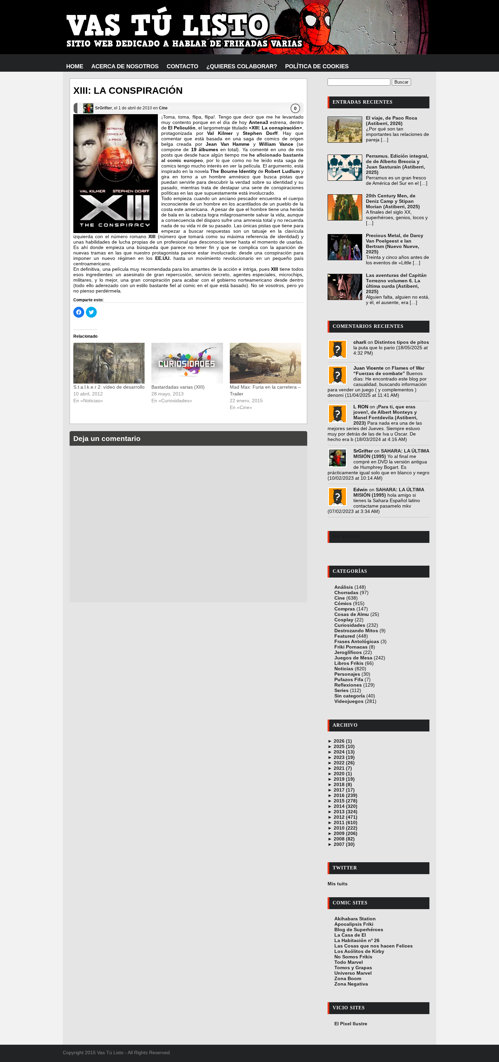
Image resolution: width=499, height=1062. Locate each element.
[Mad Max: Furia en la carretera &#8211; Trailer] (265, 363)
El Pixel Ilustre (350, 1023)
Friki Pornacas (351, 647)
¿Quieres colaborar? (241, 66)
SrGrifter (103, 108)
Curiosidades (349, 625)
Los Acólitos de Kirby (359, 951)
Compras (344, 609)
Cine (163, 108)
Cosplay (343, 619)
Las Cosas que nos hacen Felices (373, 946)
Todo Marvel (348, 962)
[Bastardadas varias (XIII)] (187, 363)
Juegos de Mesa (353, 657)
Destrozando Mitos (356, 630)
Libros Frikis (349, 663)
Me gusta (346, 536)
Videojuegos (349, 701)
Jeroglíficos (348, 652)
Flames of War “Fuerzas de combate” (388, 370)
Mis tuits (338, 883)
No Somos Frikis (353, 956)
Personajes (347, 674)
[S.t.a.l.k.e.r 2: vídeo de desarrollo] (109, 363)
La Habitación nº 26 (357, 940)
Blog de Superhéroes (358, 929)
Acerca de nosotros (125, 66)
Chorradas (346, 592)
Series (341, 690)
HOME (74, 66)
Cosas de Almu (351, 614)
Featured (344, 636)
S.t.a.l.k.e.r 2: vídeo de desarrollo (109, 387)
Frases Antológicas (356, 641)
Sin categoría (349, 695)
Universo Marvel (353, 973)
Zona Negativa (351, 984)
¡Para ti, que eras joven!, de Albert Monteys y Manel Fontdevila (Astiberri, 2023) (385, 415)
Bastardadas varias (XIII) (178, 387)
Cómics (343, 603)
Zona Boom (347, 978)
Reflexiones (348, 685)
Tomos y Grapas (353, 967)
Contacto (182, 66)
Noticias (343, 668)
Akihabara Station (355, 918)
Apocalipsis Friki (353, 924)
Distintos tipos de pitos (401, 342)
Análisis (343, 587)
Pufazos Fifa (348, 679)
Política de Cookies (317, 66)
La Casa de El (350, 935)
